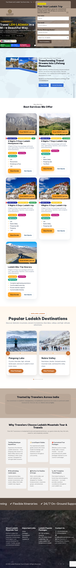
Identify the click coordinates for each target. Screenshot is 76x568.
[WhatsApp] (58, 564)
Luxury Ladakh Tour (44, 541)
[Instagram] (63, 564)
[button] (33, 379)
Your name (40, 15)
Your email (40, 22)
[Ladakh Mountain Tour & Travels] (10, 12)
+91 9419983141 (43, 80)
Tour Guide (44, 85)
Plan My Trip (20, 35)
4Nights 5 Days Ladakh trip (54, 205)
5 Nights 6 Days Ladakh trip (21, 205)
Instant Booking (57, 85)
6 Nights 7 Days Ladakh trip (54, 141)
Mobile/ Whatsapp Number (46, 30)
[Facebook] (61, 564)
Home (24, 531)
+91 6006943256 (62, 531)
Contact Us (25, 539)
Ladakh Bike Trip (43, 539)
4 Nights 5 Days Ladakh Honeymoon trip (19, 142)
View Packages (16, 371)
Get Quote (28, 171)
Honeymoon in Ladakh (45, 543)
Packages (25, 533)
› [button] (68, 353)
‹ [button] (8, 353)
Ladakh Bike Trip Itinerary (20, 267)
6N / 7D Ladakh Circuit (45, 537)
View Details (14, 171)
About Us (25, 537)
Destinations (26, 535)
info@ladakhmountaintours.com (64, 537)
